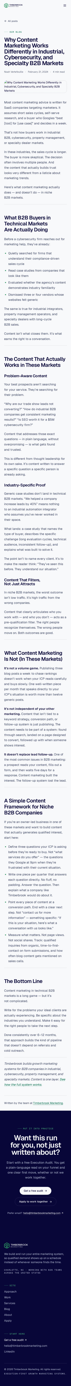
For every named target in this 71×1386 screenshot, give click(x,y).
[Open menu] (64, 5)
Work (7, 1297)
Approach (10, 1291)
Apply (8, 1320)
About (8, 1315)
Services (9, 1303)
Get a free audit (33, 1190)
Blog (7, 1309)
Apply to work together (33, 1201)
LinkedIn (9, 1351)
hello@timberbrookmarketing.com (41, 1213)
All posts (13, 21)
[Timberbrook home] (13, 5)
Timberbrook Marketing (48, 1103)
